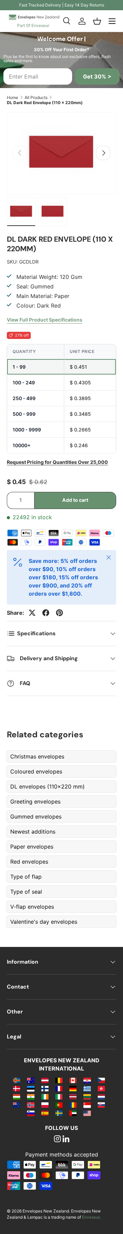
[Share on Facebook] (46, 613)
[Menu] (112, 21)
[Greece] (87, 1088)
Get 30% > (97, 76)
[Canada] (73, 1080)
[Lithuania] (87, 1096)
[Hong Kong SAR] (101, 1088)
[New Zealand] (16, 1104)
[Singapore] (87, 1104)
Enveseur (90, 1217)
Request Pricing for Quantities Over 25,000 (57, 462)
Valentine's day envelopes (43, 921)
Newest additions (32, 831)
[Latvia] (73, 1096)
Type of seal (26, 891)
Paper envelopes (31, 846)
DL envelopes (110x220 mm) (47, 786)
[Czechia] (101, 1080)
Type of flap (26, 876)
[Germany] (73, 1088)
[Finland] (45, 1088)
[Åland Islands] (16, 1080)
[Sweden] (59, 1112)
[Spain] (45, 1112)
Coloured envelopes (36, 771)
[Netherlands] (101, 1096)
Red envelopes (29, 861)
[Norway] (30, 1104)
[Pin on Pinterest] (59, 613)
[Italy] (59, 1096)
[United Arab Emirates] (73, 1112)
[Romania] (73, 1104)
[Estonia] (30, 1088)
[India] (30, 1096)
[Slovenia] (30, 1112)
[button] (97, 21)
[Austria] (45, 1080)
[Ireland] (45, 1096)
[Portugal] (59, 1104)
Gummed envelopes (36, 816)
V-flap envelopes (32, 906)
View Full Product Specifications (44, 320)
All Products (36, 97)
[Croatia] (87, 1080)
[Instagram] (57, 1139)
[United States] (87, 1112)
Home (12, 97)
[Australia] (30, 1080)
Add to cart (75, 500)
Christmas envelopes (37, 756)
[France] (59, 1088)
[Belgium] (59, 1080)
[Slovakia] (101, 1104)
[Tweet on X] (32, 613)
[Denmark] (16, 1088)
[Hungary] (16, 1096)
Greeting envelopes (35, 801)
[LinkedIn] (66, 1139)
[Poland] (45, 1104)
